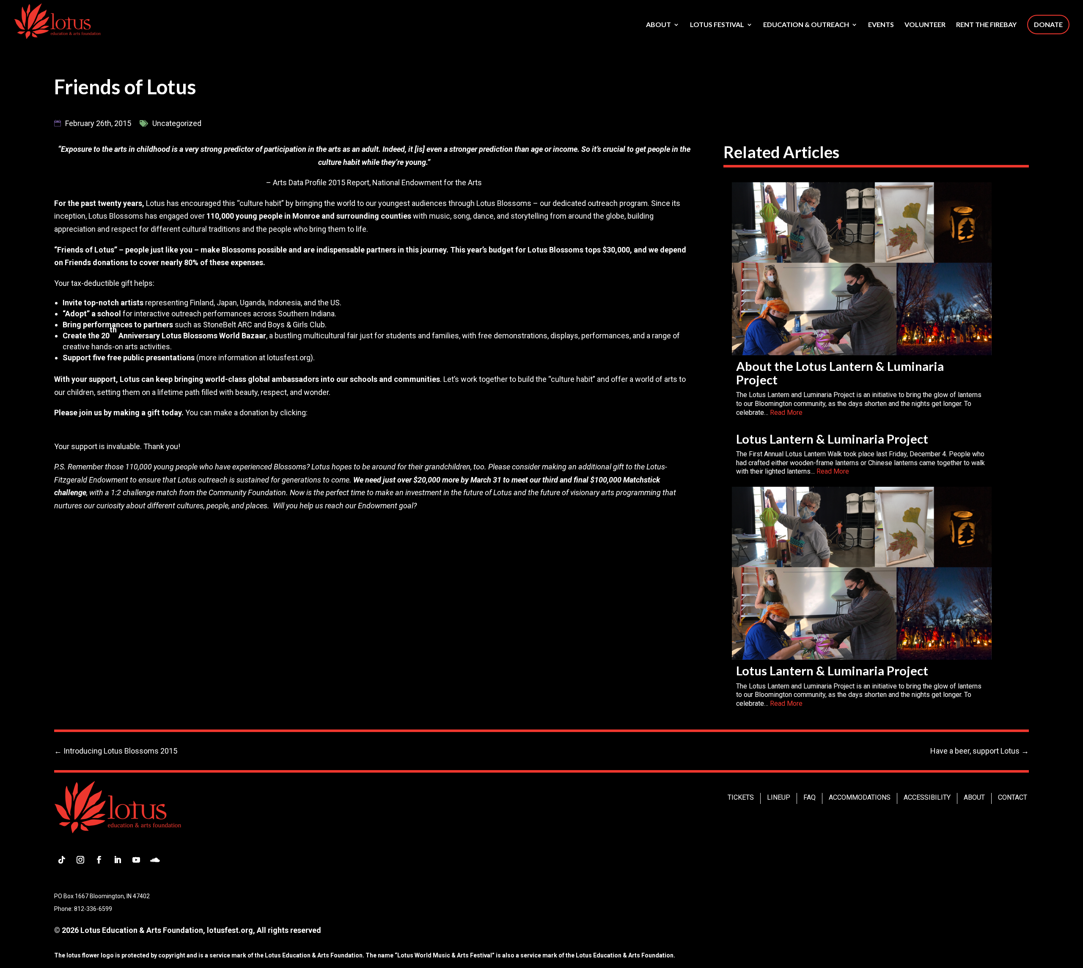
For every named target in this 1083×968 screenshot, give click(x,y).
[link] (57, 20)
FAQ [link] (809, 797)
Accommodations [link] (860, 797)
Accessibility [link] (927, 797)
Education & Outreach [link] (806, 25)
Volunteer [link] (925, 25)
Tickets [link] (741, 797)
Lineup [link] (778, 797)
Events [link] (881, 25)
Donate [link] (1048, 24)
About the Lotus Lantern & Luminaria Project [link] (840, 373)
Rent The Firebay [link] (986, 25)
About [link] (658, 25)
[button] (61, 859)
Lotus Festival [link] (717, 25)
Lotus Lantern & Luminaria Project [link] (832, 438)
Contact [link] (1012, 797)
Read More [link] (786, 413)
